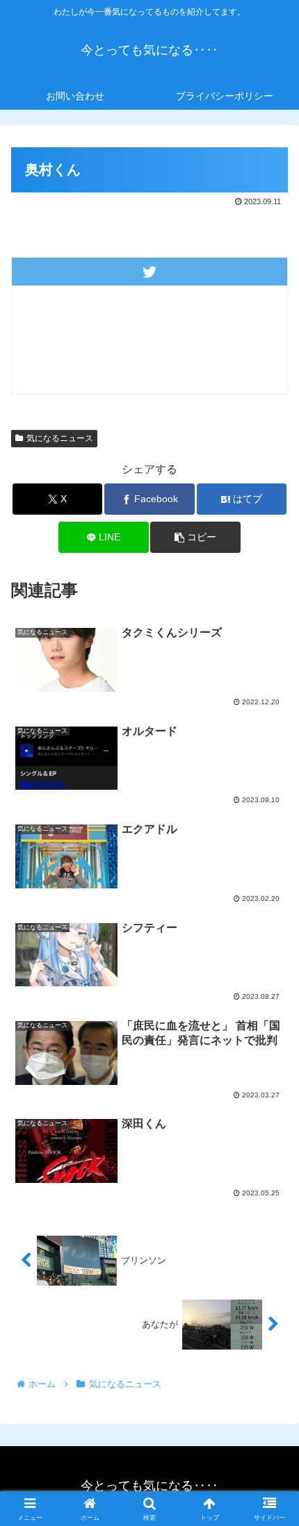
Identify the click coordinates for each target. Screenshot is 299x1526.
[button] (195, 537)
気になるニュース (59, 438)
